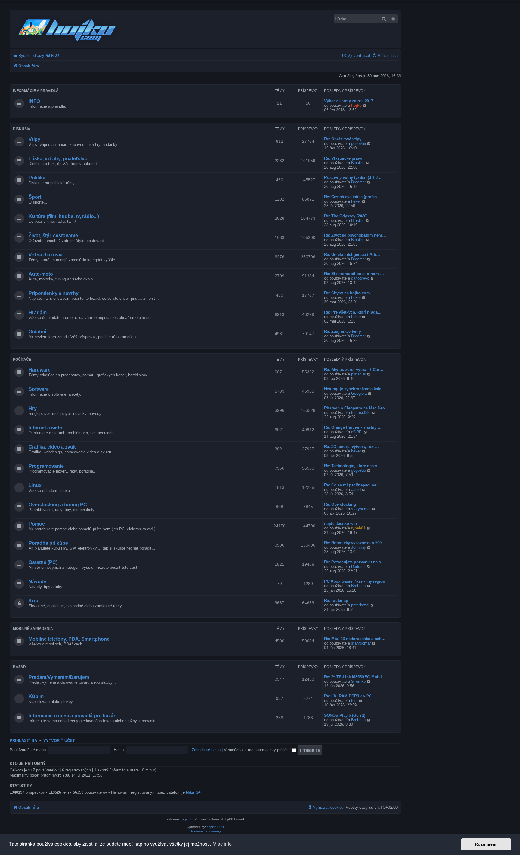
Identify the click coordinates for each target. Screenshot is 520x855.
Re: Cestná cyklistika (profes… (352, 197)
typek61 (358, 528)
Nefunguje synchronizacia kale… (354, 389)
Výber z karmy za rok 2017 (348, 101)
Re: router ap (336, 600)
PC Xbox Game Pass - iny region (354, 581)
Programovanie (46, 466)
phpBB (190, 819)
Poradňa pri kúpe (48, 543)
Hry (33, 408)
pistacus (358, 374)
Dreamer (358, 182)
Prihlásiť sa (23, 741)
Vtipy (34, 139)
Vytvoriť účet (59, 741)
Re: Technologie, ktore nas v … (353, 466)
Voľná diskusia (46, 254)
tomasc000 (360, 412)
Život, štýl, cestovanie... (55, 235)
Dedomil (358, 566)
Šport (35, 197)
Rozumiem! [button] (486, 844)
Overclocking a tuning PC (58, 504)
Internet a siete (45, 427)
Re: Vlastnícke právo (343, 158)
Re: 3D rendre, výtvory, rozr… (351, 446)
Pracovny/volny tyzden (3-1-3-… (353, 177)
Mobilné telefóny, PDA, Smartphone (69, 639)
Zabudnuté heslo (206, 750)
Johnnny (358, 547)
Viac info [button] (222, 844)
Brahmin (358, 586)
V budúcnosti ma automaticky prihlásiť (258, 750)
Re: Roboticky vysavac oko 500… (354, 543)
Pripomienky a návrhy (54, 293)
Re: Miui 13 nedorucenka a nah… (354, 638)
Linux (35, 485)
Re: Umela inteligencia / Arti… (352, 254)
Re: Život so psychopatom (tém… (355, 235)
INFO (34, 101)
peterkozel (360, 605)
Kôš (33, 600)
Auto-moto (41, 274)
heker (356, 201)
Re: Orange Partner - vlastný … (353, 427)
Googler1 (359, 393)
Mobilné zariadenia (33, 629)
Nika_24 (193, 792)
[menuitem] (52, 55)
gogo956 (358, 143)
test (354, 700)
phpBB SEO (215, 827)
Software (39, 389)
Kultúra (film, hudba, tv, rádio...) (64, 216)
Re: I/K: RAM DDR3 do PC (348, 696)
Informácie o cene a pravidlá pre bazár (72, 715)
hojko (356, 105)
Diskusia (21, 129)
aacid (356, 489)
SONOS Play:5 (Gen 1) (344, 715)
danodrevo (360, 278)
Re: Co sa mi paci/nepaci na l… (353, 485)
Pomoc (37, 523)
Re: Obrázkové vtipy (342, 139)
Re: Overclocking (340, 504)
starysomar (361, 509)
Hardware (40, 369)
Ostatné (37, 331)
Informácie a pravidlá (36, 91)
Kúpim (36, 696)
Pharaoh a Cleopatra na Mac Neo (354, 408)
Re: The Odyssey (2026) (345, 216)
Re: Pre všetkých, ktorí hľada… (353, 312)
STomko (358, 681)
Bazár (19, 667)
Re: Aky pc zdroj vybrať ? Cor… (353, 369)
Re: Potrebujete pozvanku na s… (354, 562)
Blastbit (357, 163)
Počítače (22, 359)
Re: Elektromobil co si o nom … (354, 273)
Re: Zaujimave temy (342, 331)
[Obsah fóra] (67, 29)
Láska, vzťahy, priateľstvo (58, 158)
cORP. (356, 432)
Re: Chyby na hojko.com (347, 293)
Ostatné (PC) (43, 562)
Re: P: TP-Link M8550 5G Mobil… (355, 677)
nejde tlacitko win (340, 523)
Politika (37, 177)
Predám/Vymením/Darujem (59, 677)
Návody (37, 581)
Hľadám (38, 312)
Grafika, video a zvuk (52, 446)
